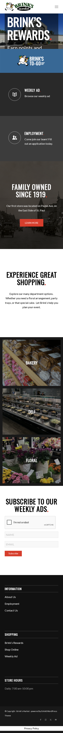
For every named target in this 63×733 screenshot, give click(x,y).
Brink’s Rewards (14, 642)
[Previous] (3, 28)
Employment (34, 133)
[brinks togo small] (31, 61)
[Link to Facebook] (40, 719)
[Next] (60, 28)
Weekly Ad (33, 90)
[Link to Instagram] (45, 719)
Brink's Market (23, 711)
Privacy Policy (31, 728)
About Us (10, 596)
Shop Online (11, 649)
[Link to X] (50, 719)
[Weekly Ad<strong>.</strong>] (14, 94)
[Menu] (56, 7)
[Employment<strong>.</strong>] (14, 137)
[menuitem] (56, 7)
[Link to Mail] (55, 719)
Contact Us (11, 610)
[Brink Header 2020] (26, 6)
